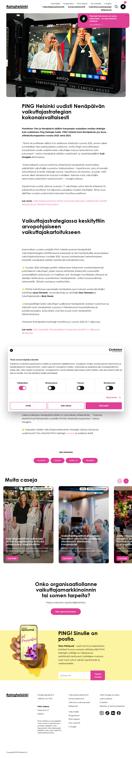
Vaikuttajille (55, 4)
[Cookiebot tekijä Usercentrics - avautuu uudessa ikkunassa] (111, 350)
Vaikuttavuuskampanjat (100, 7)
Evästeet (103, 702)
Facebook (41, 460)
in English (108, 4)
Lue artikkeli (103, 20)
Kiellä (28, 406)
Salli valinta (66, 406)
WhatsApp (90, 460)
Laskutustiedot (106, 698)
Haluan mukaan (97, 675)
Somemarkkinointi (76, 7)
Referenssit (106, 10)
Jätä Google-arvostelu (110, 695)
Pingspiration (68, 4)
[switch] (51, 388)
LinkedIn (57, 460)
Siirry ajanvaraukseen (65, 611)
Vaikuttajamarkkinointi (53, 7)
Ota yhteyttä (96, 4)
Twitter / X (73, 460)
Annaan (71, 433)
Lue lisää (12, 558)
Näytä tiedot (111, 397)
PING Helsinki (82, 4)
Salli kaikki (104, 406)
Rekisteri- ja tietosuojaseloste (112, 706)
